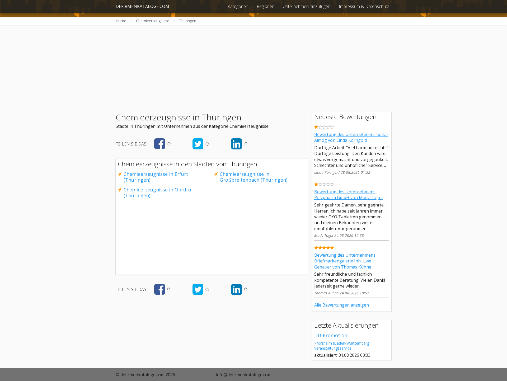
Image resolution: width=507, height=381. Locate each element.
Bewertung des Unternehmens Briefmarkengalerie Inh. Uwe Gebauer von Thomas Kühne (344, 261)
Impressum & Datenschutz (364, 6)
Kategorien (238, 6)
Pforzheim (323, 343)
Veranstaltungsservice (332, 348)
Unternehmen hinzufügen (306, 6)
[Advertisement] (253, 62)
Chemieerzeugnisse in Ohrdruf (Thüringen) (158, 192)
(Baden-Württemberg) (351, 343)
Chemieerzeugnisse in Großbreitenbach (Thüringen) (253, 177)
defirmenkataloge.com (142, 6)
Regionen (265, 6)
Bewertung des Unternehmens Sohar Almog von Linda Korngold (351, 137)
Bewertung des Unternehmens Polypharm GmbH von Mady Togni (348, 194)
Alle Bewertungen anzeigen (341, 305)
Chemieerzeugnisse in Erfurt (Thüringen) (156, 177)
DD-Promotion (330, 335)
